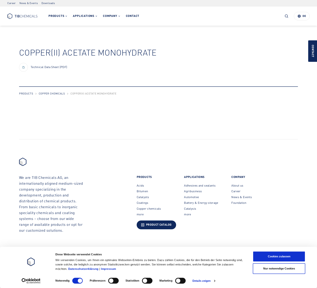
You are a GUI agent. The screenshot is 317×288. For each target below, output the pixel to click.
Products (26, 93)
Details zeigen (201, 280)
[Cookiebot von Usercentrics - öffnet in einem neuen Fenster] (31, 281)
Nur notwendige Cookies (279, 268)
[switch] (113, 281)
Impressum (108, 268)
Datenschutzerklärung (83, 268)
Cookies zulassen (279, 256)
